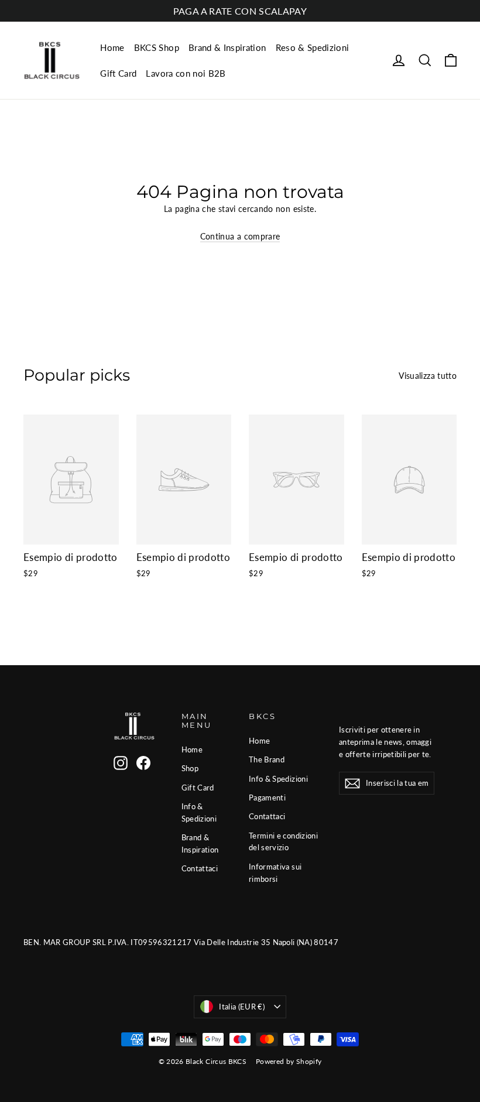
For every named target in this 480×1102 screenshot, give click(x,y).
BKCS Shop (156, 47)
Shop (189, 768)
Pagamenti (267, 797)
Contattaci (199, 868)
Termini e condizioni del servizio (283, 842)
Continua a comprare (240, 236)
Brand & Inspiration (227, 47)
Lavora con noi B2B (185, 73)
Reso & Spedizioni (312, 47)
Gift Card (118, 73)
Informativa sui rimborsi (275, 873)
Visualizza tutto (428, 376)
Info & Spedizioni (199, 812)
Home (112, 47)
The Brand (266, 759)
